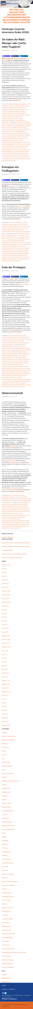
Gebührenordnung (6, 807)
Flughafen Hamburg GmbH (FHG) (9, 337)
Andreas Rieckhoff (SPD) (22, 504)
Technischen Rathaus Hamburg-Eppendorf (11, 524)
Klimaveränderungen (12, 251)
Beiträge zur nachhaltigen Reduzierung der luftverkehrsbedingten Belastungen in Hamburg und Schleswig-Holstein (16, 16)
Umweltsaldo (5, 941)
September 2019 (6, 602)
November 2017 (6, 684)
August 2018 (5, 650)
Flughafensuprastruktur (24, 239)
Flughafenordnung (6, 140)
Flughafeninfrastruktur (13, 239)
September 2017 (6, 691)
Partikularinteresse (11, 115)
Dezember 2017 (6, 680)
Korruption (18, 517)
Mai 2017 (4, 706)
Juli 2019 (4, 609)
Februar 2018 (5, 673)
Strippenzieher (26, 522)
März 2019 (5, 624)
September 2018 (6, 647)
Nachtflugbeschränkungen (17, 153)
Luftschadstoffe (6, 851)
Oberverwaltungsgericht (20, 113)
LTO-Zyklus (5, 848)
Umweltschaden (5, 260)
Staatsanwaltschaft (18, 522)
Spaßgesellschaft (10, 116)
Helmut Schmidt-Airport (7, 228)
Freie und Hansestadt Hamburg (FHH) (15, 240)
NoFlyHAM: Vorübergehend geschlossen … (12, 557)
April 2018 (4, 665)
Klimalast (22, 250)
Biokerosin (4, 129)
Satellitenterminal (9, 522)
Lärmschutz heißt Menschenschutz (21, 151)
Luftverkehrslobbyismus (7, 253)
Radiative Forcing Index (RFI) (16, 257)
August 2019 (5, 606)
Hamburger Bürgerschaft (14, 109)
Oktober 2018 (5, 643)
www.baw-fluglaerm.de (8, 537)
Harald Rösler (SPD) (21, 515)
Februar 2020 (5, 583)
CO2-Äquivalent (26, 233)
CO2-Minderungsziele (7, 235)
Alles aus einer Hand (6, 504)
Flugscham (11, 107)
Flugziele (4, 799)
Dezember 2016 (6, 725)
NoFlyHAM (12, 113)
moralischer (26, 284)
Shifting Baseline (6, 500)
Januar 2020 (5, 587)
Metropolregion (5, 519)
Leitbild (23, 517)
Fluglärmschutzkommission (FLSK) (16, 509)
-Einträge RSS (6, 978)
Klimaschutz (4, 251)
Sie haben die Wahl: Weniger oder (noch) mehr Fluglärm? (14, 43)
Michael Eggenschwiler (15, 519)
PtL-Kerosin (27, 155)
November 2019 (6, 594)
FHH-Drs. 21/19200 (21, 206)
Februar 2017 (5, 717)
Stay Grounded (13, 259)
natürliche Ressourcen (7, 863)
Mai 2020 (4, 576)
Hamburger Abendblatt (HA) (8, 370)
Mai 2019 (4, 617)
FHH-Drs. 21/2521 (13, 186)
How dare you (16, 250)
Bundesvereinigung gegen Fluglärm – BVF (17, 129)
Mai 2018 (4, 662)
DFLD (3, 758)
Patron (25, 520)
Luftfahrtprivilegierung (23, 251)
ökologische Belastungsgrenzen (10, 881)
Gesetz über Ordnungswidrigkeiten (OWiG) (11, 363)
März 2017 (5, 714)
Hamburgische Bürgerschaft (23, 149)
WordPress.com (6, 1006)
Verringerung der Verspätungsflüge (17, 158)
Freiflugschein (5, 242)
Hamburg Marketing (15, 462)
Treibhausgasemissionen (23, 259)
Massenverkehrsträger (18, 253)
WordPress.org (5, 982)
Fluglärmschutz (5, 107)
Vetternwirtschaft (12, 393)
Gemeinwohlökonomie (20, 107)
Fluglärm (27, 105)
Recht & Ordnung (27, 498)
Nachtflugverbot (5, 113)
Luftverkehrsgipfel (6, 153)
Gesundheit (11, 497)
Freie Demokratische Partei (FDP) (12, 144)
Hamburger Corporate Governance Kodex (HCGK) (18, 511)
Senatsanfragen (12, 386)
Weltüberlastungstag (7, 963)
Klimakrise (11, 111)
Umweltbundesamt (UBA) (8, 933)
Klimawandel (25, 228)
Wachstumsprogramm (14, 260)
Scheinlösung (27, 257)
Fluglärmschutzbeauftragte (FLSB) (9, 142)
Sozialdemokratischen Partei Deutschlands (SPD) (13, 157)
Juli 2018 (4, 654)
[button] (6, 56)
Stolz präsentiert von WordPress (10, 1004)
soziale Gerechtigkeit (7, 919)
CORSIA (29, 104)
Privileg (22, 155)
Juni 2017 (4, 703)
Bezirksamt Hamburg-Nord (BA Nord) (10, 353)
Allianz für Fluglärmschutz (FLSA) (12, 124)
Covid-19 (4, 755)
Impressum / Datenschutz (8, 989)
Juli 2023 (4, 568)
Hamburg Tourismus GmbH (24, 368)
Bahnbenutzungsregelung (15, 104)
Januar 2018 (5, 676)
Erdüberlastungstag (7, 766)
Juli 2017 (4, 699)
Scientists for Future (7, 907)
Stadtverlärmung (18, 116)
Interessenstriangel (6, 377)
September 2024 (6, 565)
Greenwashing (5, 109)
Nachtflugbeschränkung (15, 488)
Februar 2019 (5, 628)
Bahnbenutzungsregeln (25, 124)
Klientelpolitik (12, 517)
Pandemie (4, 889)
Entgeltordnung (5, 105)
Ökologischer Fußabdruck (8, 885)
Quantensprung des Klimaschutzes (19, 255)
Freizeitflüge (12, 242)
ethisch (20, 284)
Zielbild (19, 528)
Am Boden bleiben (17, 233)
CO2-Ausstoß (12, 222)
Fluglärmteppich (6, 792)
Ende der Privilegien (14, 267)
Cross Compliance (20, 235)
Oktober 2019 (5, 598)
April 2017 (4, 710)
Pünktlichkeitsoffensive (21, 115)
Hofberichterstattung (17, 375)
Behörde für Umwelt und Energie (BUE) (11, 126)
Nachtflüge (22, 111)
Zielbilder (12, 446)
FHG (5, 416)
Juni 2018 (4, 658)
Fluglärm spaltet (19, 140)
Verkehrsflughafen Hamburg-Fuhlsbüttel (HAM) (14, 952)
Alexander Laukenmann (24, 502)
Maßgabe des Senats (10, 460)
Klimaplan (27, 250)
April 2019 (4, 621)
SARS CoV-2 (5, 904)
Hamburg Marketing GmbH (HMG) (9, 368)
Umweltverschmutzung (17, 118)
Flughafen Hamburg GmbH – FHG (20, 138)
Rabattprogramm (6, 257)
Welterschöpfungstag (16, 120)
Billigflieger (24, 104)
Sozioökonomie (6, 922)
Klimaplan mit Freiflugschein (10, 168)
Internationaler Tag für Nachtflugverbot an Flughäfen (16, 542)
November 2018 (6, 639)
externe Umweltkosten (14, 105)
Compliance (24, 355)
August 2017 (5, 695)
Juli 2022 (4, 572)
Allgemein (4, 732)
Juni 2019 (4, 613)
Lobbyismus (17, 111)
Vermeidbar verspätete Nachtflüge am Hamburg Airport (16, 546)
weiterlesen (16, 100)
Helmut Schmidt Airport (7, 151)
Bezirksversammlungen (24, 353)
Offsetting (4, 115)
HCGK (13, 404)
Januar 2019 (5, 632)
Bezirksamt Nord (18, 506)
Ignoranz (25, 375)
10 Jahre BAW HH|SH (7, 550)
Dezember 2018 (6, 635)
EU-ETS (21, 222)
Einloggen (4, 974)
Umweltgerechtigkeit (6, 118)
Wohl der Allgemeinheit (7, 344)
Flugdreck (22, 105)
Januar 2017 (5, 721)
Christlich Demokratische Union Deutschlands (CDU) (13, 135)
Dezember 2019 (6, 591)
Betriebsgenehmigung (21, 127)
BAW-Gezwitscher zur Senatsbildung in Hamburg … (15, 554)
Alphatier (14, 504)
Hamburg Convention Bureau (8, 364)
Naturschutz (5, 866)
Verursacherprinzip (6, 120)
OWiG (14, 301)
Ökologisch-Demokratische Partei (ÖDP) (11, 155)
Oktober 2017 (5, 688)
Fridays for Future (23, 224)
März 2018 (5, 669)
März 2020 (5, 580)
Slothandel (5, 915)
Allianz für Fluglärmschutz (15, 335)
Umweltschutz (6, 945)
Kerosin (7, 111)
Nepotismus (15, 520)
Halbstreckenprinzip (13, 226)
